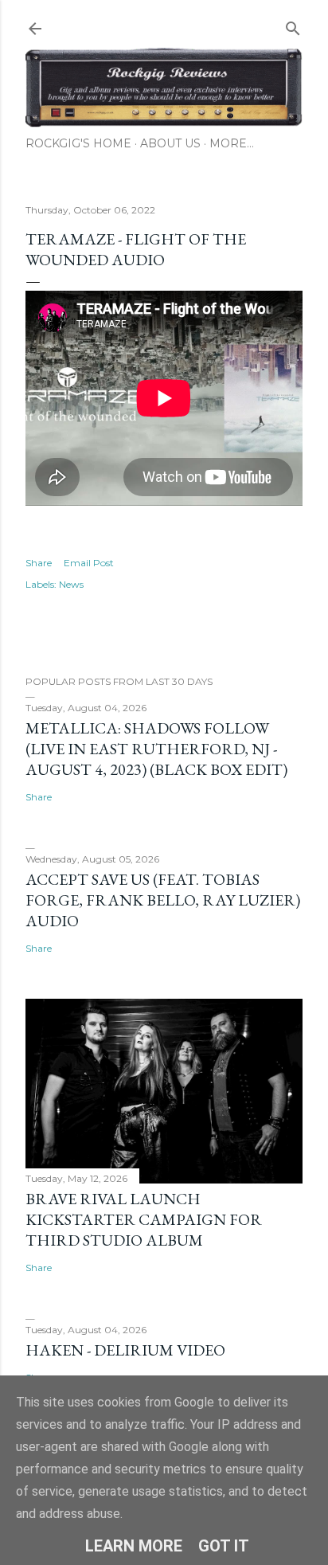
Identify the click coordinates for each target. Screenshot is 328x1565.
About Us (170, 143)
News (71, 584)
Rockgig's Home (78, 143)
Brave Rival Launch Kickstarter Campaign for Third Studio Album (143, 1219)
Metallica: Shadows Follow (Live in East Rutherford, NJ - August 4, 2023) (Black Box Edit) (156, 749)
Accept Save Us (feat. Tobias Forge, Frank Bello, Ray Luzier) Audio (162, 900)
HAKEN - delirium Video (125, 1350)
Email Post (89, 563)
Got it (223, 1545)
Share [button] (38, 563)
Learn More (133, 1545)
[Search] (293, 25)
